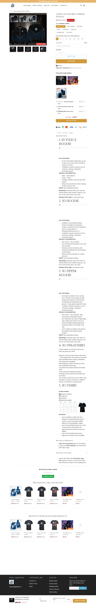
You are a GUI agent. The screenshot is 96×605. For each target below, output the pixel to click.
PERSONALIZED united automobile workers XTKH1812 (66, 111)
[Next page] (46, 49)
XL (66, 38)
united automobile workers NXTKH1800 (66, 106)
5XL (82, 38)
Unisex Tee (73, 29)
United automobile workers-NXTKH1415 (41, 500)
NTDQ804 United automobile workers (80, 500)
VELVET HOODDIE (71, 26)
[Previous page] (10, 49)
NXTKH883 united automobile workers (67, 500)
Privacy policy (53, 583)
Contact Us (63, 5)
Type (40, 598)
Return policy (53, 592)
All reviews (54, 5)
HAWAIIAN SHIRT (60, 32)
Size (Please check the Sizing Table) (59, 599)
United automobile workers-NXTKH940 (54, 500)
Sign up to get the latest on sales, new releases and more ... (77, 583)
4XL (78, 38)
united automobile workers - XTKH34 (15, 500)
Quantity (58, 49)
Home (10, 11)
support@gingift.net (15, 586)
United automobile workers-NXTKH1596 (28, 500)
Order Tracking (37, 5)
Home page (27, 5)
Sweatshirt (66, 29)
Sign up (83, 588)
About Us (47, 5)
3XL (74, 38)
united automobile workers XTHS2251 (69, 101)
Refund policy (53, 581)
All (12, 11)
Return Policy (33, 583)
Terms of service (54, 589)
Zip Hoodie (79, 26)
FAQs (31, 586)
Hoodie (58, 29)
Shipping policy (53, 586)
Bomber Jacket (64, 23)
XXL (70, 38)
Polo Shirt (69, 32)
